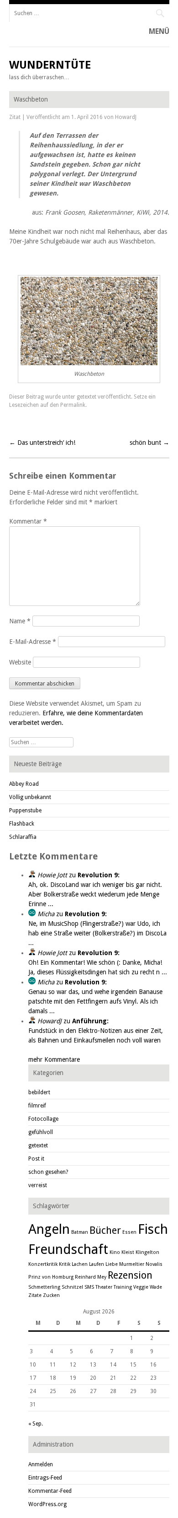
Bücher (105, 1230)
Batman (79, 1232)
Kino (115, 1252)
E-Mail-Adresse (32, 641)
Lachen (80, 1264)
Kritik (64, 1264)
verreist (37, 1185)
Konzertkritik (43, 1264)
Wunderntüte (50, 65)
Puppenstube (25, 810)
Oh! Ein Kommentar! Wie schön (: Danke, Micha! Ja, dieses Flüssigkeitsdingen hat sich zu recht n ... (97, 962)
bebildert (39, 1092)
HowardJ (125, 117)
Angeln (49, 1229)
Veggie (140, 1287)
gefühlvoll (40, 1132)
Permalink (72, 405)
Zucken (51, 1295)
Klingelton (147, 1252)
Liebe (111, 1264)
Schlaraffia (23, 837)
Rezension (130, 1275)
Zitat (15, 117)
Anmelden (40, 1464)
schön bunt (149, 442)
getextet (86, 397)
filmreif (37, 1105)
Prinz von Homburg (50, 1277)
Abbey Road (24, 784)
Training (123, 1287)
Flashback (21, 824)
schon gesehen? (48, 1172)
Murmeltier (131, 1264)
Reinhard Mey (90, 1277)
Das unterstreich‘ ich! (42, 442)
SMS (89, 1287)
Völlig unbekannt (30, 797)
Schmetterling (44, 1287)
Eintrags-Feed (45, 1478)
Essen (129, 1232)
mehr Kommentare (54, 1059)
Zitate (35, 1295)
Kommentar (28, 521)
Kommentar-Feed (50, 1491)
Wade (156, 1287)
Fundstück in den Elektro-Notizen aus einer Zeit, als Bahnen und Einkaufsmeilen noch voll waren (95, 1030)
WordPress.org (47, 1504)
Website (20, 662)
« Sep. (35, 1424)
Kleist (127, 1252)
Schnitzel (72, 1287)
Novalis (154, 1264)
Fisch (153, 1229)
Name (20, 621)
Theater (103, 1287)
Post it (36, 1159)
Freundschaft (68, 1249)
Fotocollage (43, 1119)
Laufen (96, 1264)
